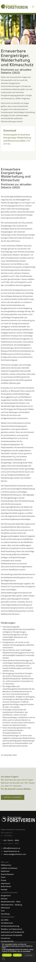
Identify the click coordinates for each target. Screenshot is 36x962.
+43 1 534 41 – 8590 (11, 840)
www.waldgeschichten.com (15, 854)
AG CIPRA (4, 920)
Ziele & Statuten (7, 874)
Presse (3, 880)
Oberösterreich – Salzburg (11, 905)
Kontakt (4, 889)
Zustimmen (7, 955)
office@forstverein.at (11, 848)
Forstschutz (5, 938)
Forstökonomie (7, 923)
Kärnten (4, 898)
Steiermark (5, 908)
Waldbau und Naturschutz (11, 929)
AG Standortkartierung (10, 926)
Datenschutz (6, 886)
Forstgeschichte (7, 941)
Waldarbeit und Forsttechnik (12, 932)
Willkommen (6, 865)
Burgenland (5, 895)
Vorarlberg (5, 914)
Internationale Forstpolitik (11, 935)
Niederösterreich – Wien (11, 901)
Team (3, 877)
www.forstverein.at (11, 851)
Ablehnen (17, 955)
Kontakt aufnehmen (12, 797)
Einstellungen (10, 950)
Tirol (2, 911)
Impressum (5, 883)
